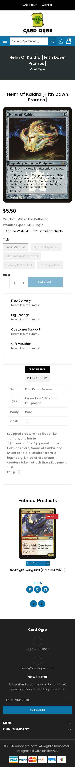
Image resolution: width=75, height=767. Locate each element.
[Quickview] (29, 589)
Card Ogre (37, 69)
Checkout (30, 5)
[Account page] (61, 41)
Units (7, 274)
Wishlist (47, 5)
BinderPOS (50, 751)
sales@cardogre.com (37, 668)
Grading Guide (51, 231)
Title (6, 240)
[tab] (37, 369)
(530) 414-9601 (37, 649)
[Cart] (69, 41)
